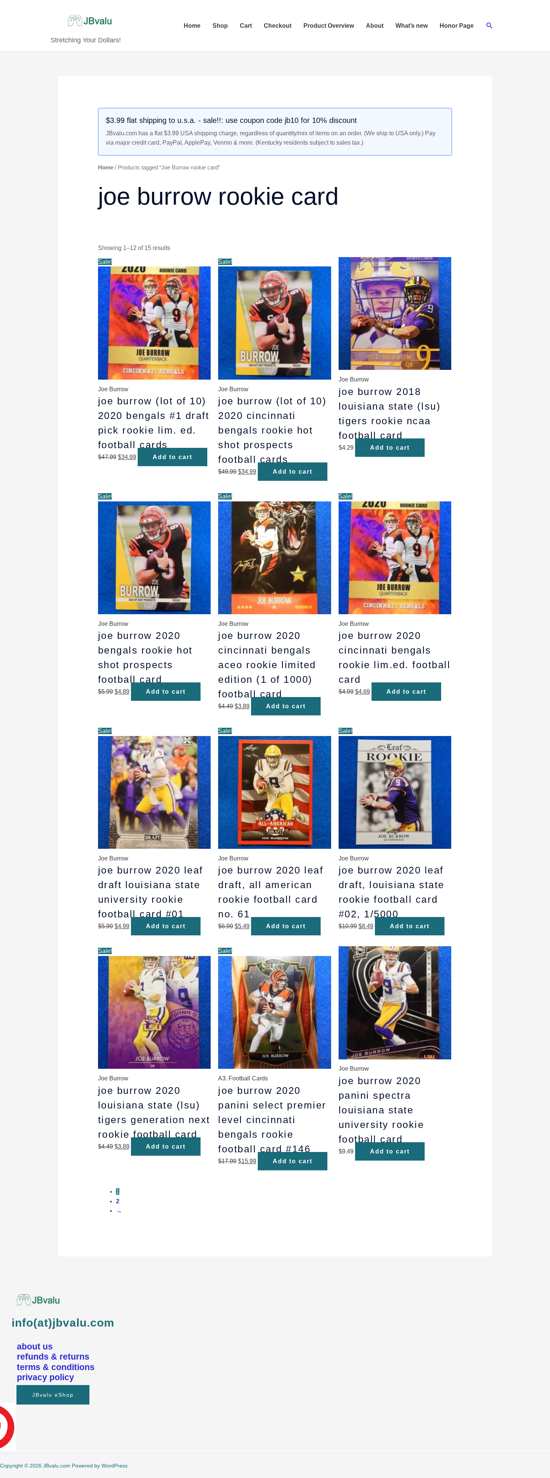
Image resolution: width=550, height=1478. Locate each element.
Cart (246, 25)
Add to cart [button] (172, 457)
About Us (35, 1346)
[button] (490, 26)
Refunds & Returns (53, 1356)
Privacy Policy (45, 1377)
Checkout (277, 25)
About (375, 25)
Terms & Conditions (56, 1367)
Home (192, 25)
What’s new (411, 25)
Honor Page (457, 25)
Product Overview (328, 25)
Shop (220, 25)
